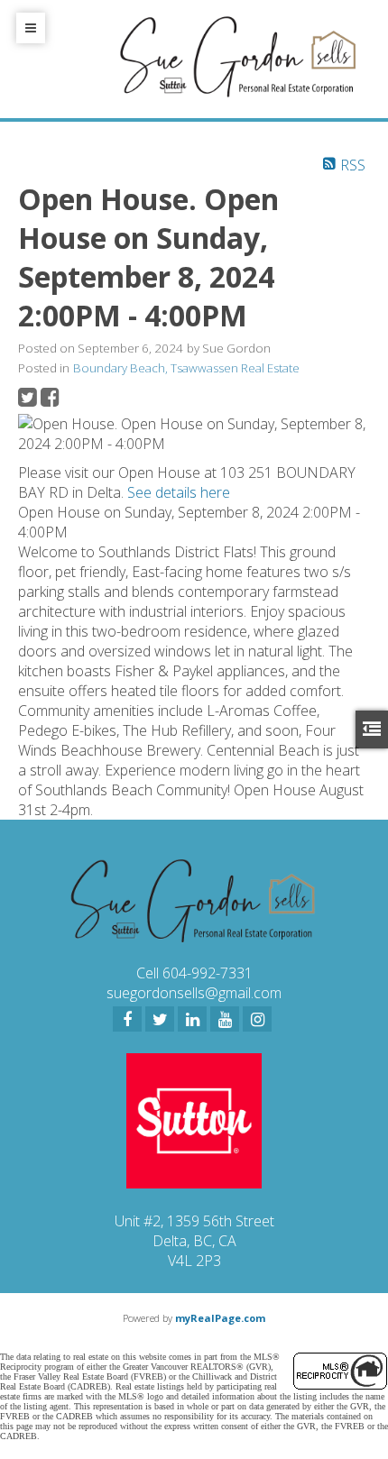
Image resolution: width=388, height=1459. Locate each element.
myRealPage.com (220, 1318)
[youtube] (224, 1019)
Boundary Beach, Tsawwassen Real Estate (186, 368)
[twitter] (159, 1019)
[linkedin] (192, 1019)
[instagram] (257, 1019)
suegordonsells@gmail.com (194, 993)
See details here (178, 492)
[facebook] (127, 1019)
